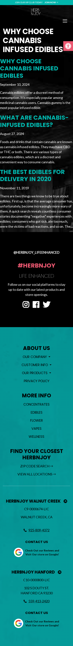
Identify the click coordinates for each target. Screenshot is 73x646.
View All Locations (35, 474)
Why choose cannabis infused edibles (29, 68)
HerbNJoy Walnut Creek (34, 501)
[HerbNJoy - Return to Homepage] (36, 11)
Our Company (35, 356)
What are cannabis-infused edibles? (34, 121)
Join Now (50, 2)
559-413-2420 (38, 601)
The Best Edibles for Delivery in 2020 (32, 175)
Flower (36, 420)
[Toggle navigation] (65, 21)
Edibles (36, 412)
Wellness (36, 436)
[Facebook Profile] (36, 304)
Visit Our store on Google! (42, 554)
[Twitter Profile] (46, 304)
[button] (68, 46)
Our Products (35, 373)
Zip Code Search (35, 466)
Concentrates (36, 404)
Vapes (36, 428)
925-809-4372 (38, 530)
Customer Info (35, 365)
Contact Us (36, 541)
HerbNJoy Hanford (34, 572)
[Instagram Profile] (26, 304)
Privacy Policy (36, 381)
